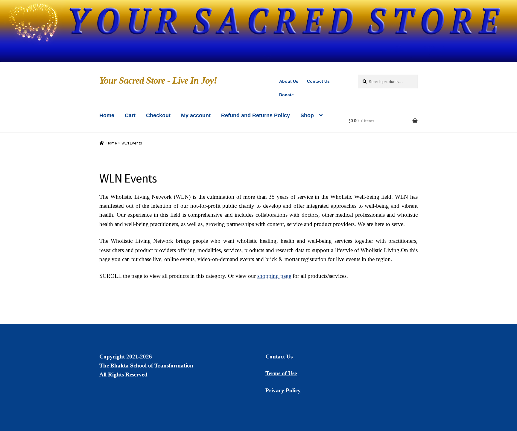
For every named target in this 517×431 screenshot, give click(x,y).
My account (196, 115)
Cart (130, 115)
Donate (286, 94)
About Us (288, 81)
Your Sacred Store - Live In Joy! (158, 80)
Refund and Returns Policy (255, 115)
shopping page (274, 276)
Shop (307, 115)
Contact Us (318, 81)
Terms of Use (281, 373)
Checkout (158, 115)
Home (106, 115)
